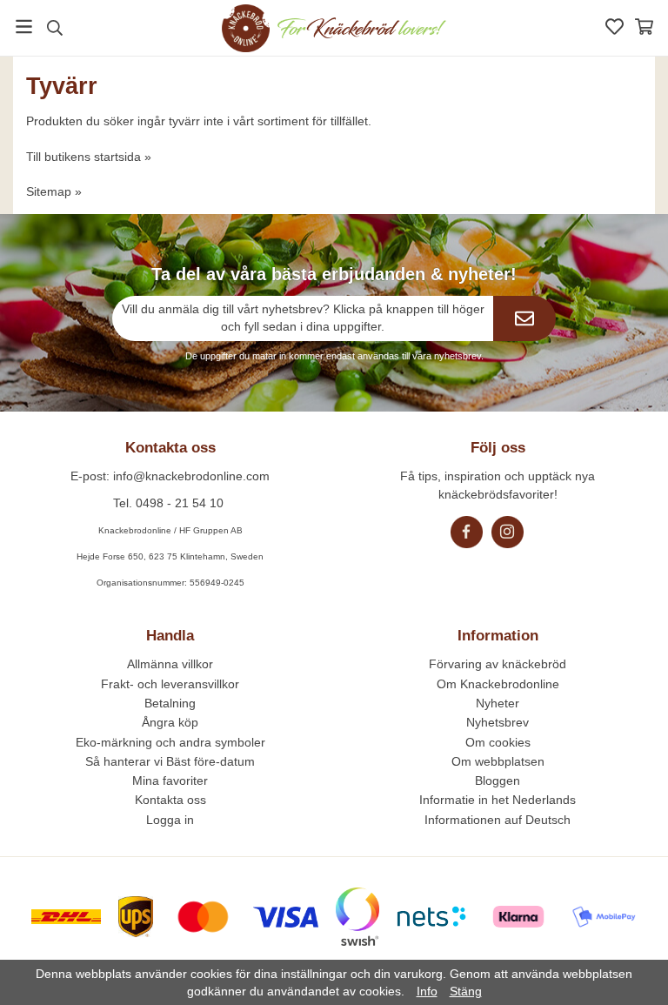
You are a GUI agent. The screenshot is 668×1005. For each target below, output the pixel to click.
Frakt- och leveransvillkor (170, 684)
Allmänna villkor (170, 664)
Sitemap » (54, 191)
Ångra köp (170, 722)
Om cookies (498, 742)
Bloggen (497, 780)
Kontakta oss (170, 800)
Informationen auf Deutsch (497, 820)
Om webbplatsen (497, 761)
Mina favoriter (170, 780)
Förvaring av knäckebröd (497, 664)
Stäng (466, 991)
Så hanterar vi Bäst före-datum (170, 761)
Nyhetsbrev (497, 722)
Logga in (170, 820)
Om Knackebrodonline (498, 684)
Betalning (170, 703)
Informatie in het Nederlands (497, 800)
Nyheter (497, 703)
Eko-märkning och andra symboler (170, 742)
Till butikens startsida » (88, 157)
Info (427, 991)
